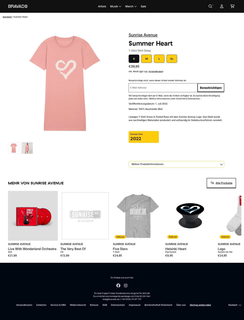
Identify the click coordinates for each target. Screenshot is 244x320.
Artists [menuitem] (102, 6)
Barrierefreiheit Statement (158, 305)
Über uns (181, 305)
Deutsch (232, 305)
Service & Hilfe (58, 305)
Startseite (7, 17)
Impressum (135, 305)
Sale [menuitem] (143, 6)
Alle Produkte (224, 183)
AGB (104, 305)
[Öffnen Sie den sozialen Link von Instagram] (125, 285)
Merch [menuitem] (129, 6)
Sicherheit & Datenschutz (188, 98)
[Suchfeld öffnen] (210, 6)
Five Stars (120, 248)
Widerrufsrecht (78, 305)
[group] (13, 148)
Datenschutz (118, 305)
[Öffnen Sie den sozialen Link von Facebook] (118, 285)
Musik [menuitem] (114, 6)
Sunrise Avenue (143, 35)
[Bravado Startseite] (18, 6)
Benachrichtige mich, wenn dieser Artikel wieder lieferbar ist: (157, 80)
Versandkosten (156, 71)
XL (171, 58)
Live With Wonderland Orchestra (32, 248)
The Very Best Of (73, 248)
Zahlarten (41, 305)
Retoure (94, 305)
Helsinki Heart (175, 248)
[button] (176, 164)
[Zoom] (65, 83)
